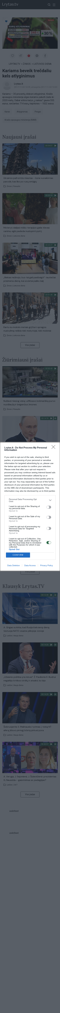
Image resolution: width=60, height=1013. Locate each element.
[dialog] (30, 506)
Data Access (30, 565)
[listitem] (30, 500)
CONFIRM (18, 555)
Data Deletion (13, 565)
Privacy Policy (46, 565)
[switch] (48, 507)
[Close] (54, 448)
